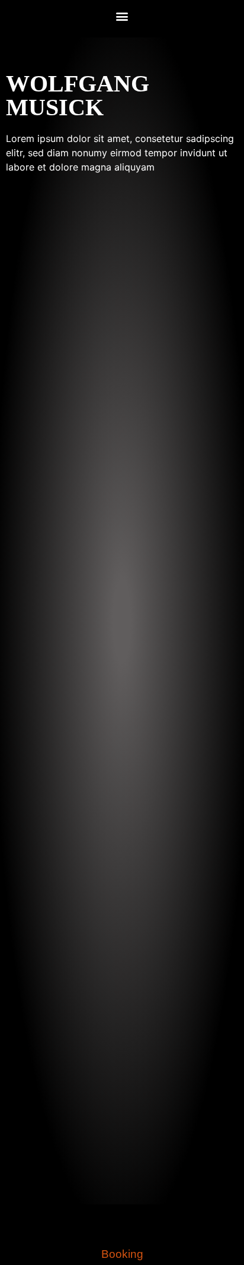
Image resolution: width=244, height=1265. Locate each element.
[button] (122, 16)
